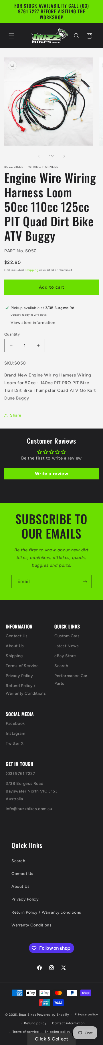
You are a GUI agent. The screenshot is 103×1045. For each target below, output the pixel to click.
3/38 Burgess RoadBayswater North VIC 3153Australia (32, 791)
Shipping (32, 270)
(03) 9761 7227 (20, 773)
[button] (11, 36)
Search (61, 665)
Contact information (68, 1023)
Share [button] (15, 415)
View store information (33, 322)
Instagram (15, 733)
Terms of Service (22, 665)
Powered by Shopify (53, 1015)
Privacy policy (86, 1014)
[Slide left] (39, 156)
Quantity (12, 334)
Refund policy (35, 1023)
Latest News (66, 645)
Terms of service (26, 1032)
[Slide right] (64, 156)
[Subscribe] (85, 581)
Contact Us (17, 636)
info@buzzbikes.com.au (29, 808)
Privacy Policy (19, 675)
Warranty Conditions (31, 925)
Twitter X (14, 743)
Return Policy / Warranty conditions (46, 912)
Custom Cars (67, 636)
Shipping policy (58, 1032)
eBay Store (65, 655)
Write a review (51, 473)
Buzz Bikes (27, 1015)
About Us (15, 645)
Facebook (15, 723)
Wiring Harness (43, 167)
